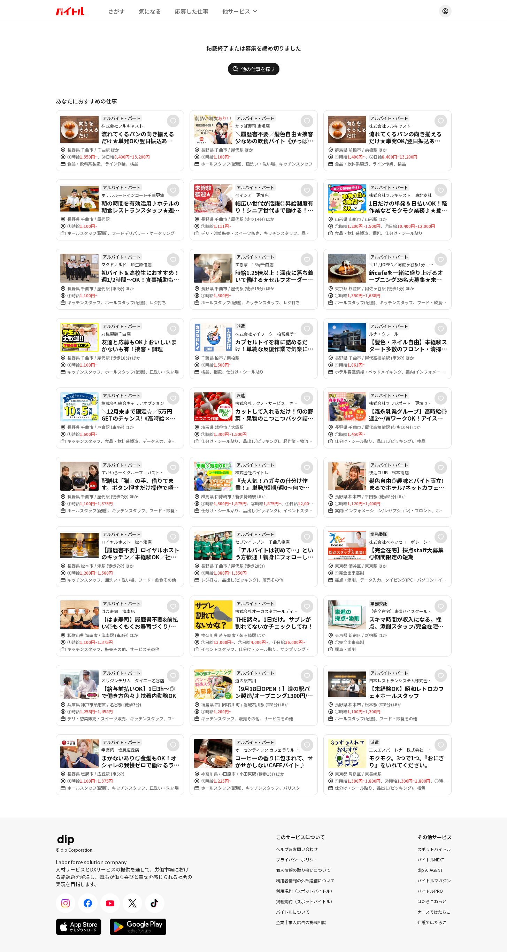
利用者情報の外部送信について (305, 880)
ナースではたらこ (434, 912)
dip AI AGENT (430, 870)
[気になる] (173, 121)
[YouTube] (110, 903)
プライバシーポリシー (297, 859)
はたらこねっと (432, 901)
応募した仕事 (191, 11)
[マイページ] (445, 11)
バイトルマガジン (434, 880)
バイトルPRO (430, 891)
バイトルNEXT (430, 859)
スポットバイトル (434, 849)
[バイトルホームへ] (70, 11)
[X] (132, 903)
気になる (150, 11)
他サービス (236, 11)
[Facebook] (88, 903)
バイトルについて (292, 912)
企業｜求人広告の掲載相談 (301, 922)
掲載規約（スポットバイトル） (305, 901)
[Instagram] (65, 903)
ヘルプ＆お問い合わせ (297, 849)
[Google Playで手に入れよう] (138, 927)
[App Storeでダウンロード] (78, 927)
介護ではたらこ (432, 922)
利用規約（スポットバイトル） (305, 891)
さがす (116, 11)
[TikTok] (154, 903)
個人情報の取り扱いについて (303, 870)
